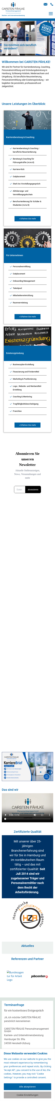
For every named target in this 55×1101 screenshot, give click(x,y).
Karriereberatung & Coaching (20, 137)
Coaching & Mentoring (22, 396)
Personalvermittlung (21, 266)
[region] (27, 1075)
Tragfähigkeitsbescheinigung (25, 404)
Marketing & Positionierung (24, 379)
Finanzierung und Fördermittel (26, 372)
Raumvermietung (20, 302)
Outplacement (19, 176)
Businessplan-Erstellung (23, 364)
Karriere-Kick (18, 169)
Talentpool (17, 288)
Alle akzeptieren (27, 1086)
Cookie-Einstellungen (27, 1094)
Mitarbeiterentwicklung (23, 295)
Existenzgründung (15, 353)
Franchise (17, 411)
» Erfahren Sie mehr (27, 218)
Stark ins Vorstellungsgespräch (26, 184)
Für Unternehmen (14, 255)
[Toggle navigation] (50, 13)
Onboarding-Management (24, 281)
